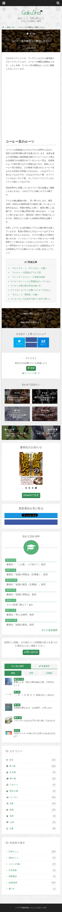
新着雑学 (46, 666)
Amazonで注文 (31, 495)
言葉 (32, 803)
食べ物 (32, 34)
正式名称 (32, 870)
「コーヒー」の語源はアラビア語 (26, 272)
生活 (32, 760)
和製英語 (32, 876)
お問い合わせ (31, 652)
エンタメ (32, 797)
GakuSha (31, 12)
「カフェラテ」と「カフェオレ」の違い (29, 268)
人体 (32, 822)
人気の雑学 (19, 666)
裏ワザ (32, 889)
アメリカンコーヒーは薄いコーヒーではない (31, 290)
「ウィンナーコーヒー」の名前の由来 (28, 277)
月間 (31, 673)
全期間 (49, 673)
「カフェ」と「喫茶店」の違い (25, 294)
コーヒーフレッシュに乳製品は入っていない (31, 281)
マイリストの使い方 (32, 373)
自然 (32, 816)
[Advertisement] (31, 105)
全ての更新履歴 (49, 630)
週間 (13, 673)
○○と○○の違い (32, 864)
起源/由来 (32, 882)
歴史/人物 (32, 791)
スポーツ (32, 785)
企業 (32, 828)
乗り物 (32, 778)
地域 (32, 810)
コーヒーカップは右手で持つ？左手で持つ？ (31, 299)
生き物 (32, 772)
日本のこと (32, 851)
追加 (32, 368)
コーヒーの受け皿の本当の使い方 (26, 286)
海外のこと (32, 858)
